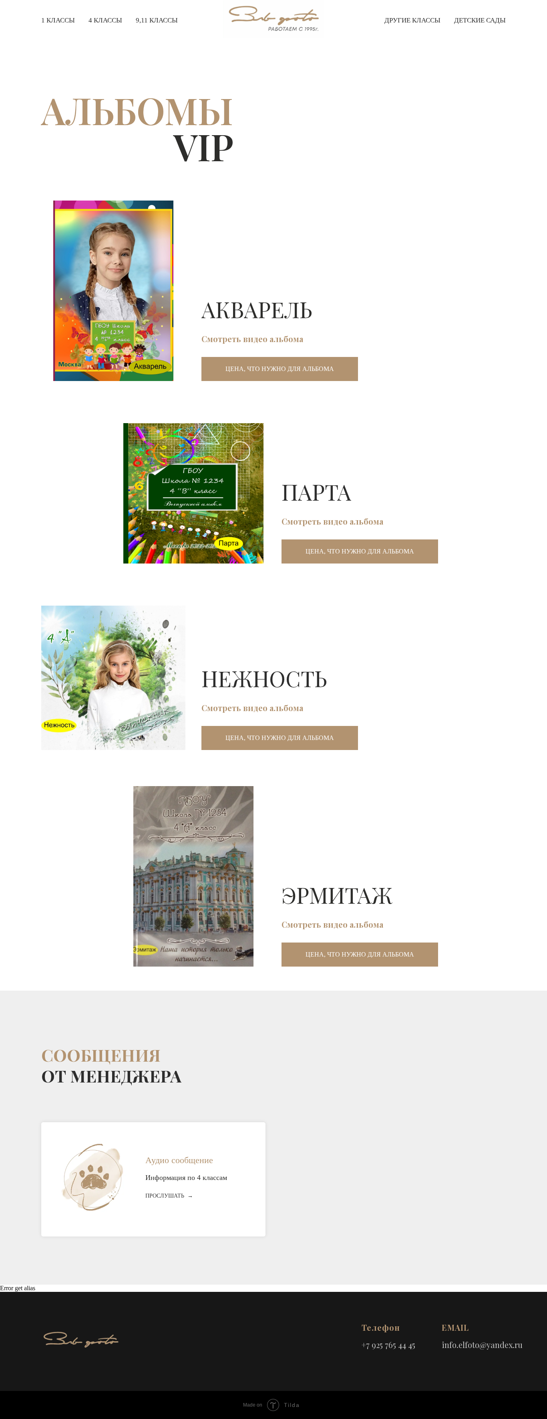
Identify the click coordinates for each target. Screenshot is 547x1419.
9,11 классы (157, 20)
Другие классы (412, 20)
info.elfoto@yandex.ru (482, 1344)
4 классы (105, 20)
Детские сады (480, 20)
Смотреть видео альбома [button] (252, 338)
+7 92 (371, 1344)
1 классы (58, 20)
